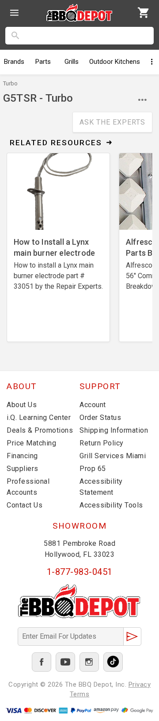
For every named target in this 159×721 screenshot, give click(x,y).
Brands (14, 62)
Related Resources (56, 142)
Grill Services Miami (113, 456)
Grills (71, 62)
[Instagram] (89, 662)
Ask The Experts (112, 122)
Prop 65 (93, 468)
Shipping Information (114, 430)
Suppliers (22, 468)
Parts (43, 62)
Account (93, 405)
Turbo (10, 83)
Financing (22, 456)
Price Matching (31, 443)
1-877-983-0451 (80, 571)
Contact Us (24, 505)
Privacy (140, 684)
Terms (80, 694)
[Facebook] (41, 662)
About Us (22, 405)
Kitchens (114, 62)
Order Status (100, 417)
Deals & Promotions (40, 430)
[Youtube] (65, 662)
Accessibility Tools (111, 505)
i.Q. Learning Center (39, 417)
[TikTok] (113, 662)
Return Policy (102, 443)
